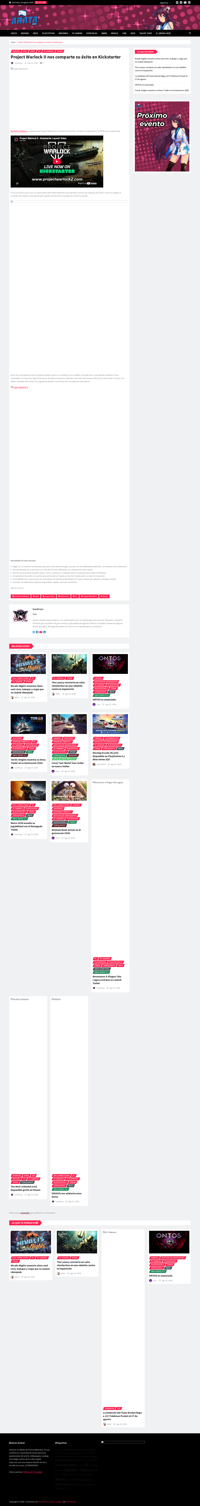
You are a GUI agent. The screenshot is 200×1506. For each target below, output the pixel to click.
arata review (83, 1450)
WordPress (43, 1501)
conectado (24, 1213)
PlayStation (48, 33)
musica (83, 1460)
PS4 (64, 1474)
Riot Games (74, 1474)
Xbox (35, 33)
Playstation (59, 1470)
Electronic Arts (86, 1453)
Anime (104, 33)
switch (68, 1480)
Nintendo (63, 33)
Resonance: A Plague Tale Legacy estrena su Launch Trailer (107, 980)
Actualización (59, 1450)
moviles (77, 1460)
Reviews (25, 33)
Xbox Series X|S (89, 1484)
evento (77, 1456)
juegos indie (49, 596)
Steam (105, 596)
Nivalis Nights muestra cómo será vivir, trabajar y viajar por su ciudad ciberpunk (27, 689)
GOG (37, 596)
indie (85, 1456)
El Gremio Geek (163, 33)
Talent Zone (145, 33)
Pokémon (58, 1474)
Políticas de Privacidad (32, 1472)
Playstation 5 (89, 1470)
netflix (87, 1460)
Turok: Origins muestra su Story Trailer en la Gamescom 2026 (28, 761)
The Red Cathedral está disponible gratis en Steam (25, 1188)
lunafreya (19, 63)
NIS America (80, 1465)
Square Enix (89, 1474)
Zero (98, 704)
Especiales (91, 33)
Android (68, 1449)
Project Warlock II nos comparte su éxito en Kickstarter (40, 42)
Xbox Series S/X (75, 1484)
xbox (90, 1480)
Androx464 (101, 764)
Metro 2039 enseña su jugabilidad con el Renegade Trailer (26, 826)
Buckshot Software (19, 131)
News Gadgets (56, 1501)
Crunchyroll (69, 1453)
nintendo (93, 1460)
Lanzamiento (67, 1460)
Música (114, 33)
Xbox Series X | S (61, 1488)
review (68, 1475)
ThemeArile (71, 1501)
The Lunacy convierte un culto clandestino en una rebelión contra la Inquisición (68, 686)
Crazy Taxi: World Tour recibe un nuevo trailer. (68, 764)
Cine (124, 33)
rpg (79, 1475)
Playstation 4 (72, 1470)
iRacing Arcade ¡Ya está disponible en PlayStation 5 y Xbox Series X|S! (109, 756)
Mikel (17, 697)
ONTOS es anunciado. (104, 699)
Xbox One (61, 1484)
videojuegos (82, 1479)
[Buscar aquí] (190, 33)
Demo (76, 1453)
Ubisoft (73, 1479)
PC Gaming (77, 33)
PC (76, 596)
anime (74, 1450)
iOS (89, 1456)
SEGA (82, 1475)
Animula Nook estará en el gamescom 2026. (66, 831)
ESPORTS (70, 1456)
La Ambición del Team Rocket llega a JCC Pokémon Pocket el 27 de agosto (122, 1416)
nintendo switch (66, 1465)
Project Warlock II (90, 596)
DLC (80, 1453)
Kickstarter (64, 596)
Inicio (14, 33)
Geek (133, 33)
